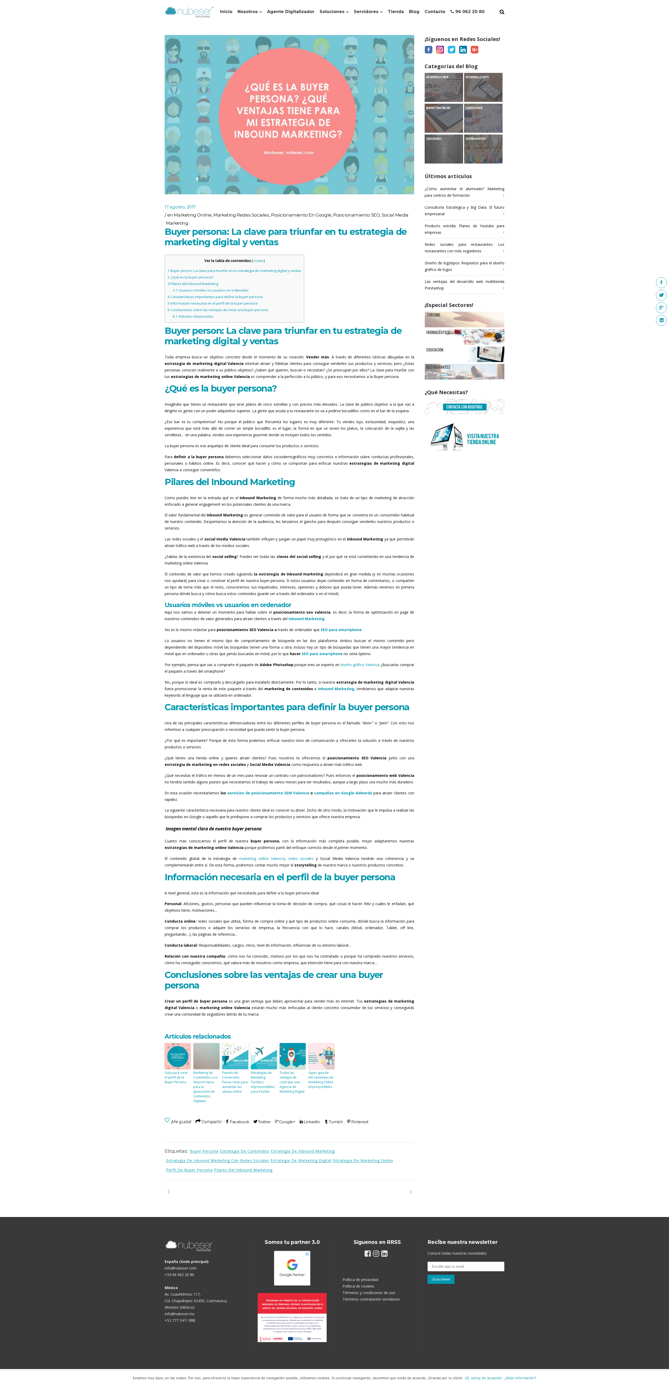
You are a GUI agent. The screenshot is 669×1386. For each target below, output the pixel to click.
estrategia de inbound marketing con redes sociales (217, 1160)
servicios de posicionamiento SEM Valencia (268, 792)
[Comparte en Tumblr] (333, 1121)
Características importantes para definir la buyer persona (215, 296)
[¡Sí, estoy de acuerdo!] (662, 1378)
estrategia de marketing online (363, 1160)
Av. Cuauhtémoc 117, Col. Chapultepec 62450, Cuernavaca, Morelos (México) (196, 1301)
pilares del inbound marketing (243, 1169)
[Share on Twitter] (262, 1121)
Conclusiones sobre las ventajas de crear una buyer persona (218, 309)
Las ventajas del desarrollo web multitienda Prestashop (464, 284)
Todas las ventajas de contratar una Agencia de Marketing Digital (292, 1082)
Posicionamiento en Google (301, 215)
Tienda (396, 11)
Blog (414, 11)
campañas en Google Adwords (343, 792)
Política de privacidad (360, 1279)
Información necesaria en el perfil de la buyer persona (213, 303)
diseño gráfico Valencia (360, 664)
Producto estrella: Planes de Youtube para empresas (464, 229)
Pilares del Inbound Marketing (193, 283)
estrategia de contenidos (244, 1151)
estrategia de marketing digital (300, 1160)
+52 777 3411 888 (180, 1320)
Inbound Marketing (307, 618)
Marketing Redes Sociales (241, 215)
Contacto (435, 11)
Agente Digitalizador (290, 11)
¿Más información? (520, 1378)
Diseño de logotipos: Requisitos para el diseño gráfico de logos (464, 266)
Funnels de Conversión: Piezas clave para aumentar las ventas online (235, 1082)
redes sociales (301, 858)
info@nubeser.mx (179, 1313)
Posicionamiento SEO (356, 215)
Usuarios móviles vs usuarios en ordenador (211, 290)
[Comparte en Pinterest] (357, 1121)
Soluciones (332, 11)
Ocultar (258, 261)
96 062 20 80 (469, 11)
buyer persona (204, 1151)
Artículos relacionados (193, 316)
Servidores (366, 11)
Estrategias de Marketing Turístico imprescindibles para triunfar (263, 1082)
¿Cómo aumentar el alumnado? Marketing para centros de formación (464, 192)
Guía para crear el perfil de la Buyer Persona (176, 1077)
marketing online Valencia (262, 858)
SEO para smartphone (322, 653)
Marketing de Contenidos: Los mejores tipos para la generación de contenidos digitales (205, 1086)
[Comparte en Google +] (285, 1121)
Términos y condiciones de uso (369, 1292)
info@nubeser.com (181, 1268)
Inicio (226, 11)
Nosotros (248, 11)
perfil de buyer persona (189, 1169)
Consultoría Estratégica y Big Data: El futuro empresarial (464, 210)
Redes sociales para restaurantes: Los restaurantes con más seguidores (464, 247)
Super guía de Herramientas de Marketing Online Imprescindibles (320, 1079)
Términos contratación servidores (371, 1299)
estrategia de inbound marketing (303, 1151)
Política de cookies (358, 1286)
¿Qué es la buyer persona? (191, 277)
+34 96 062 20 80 (179, 1274)
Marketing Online (193, 215)
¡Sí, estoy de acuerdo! (483, 1378)
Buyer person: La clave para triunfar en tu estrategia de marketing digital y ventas (234, 270)
